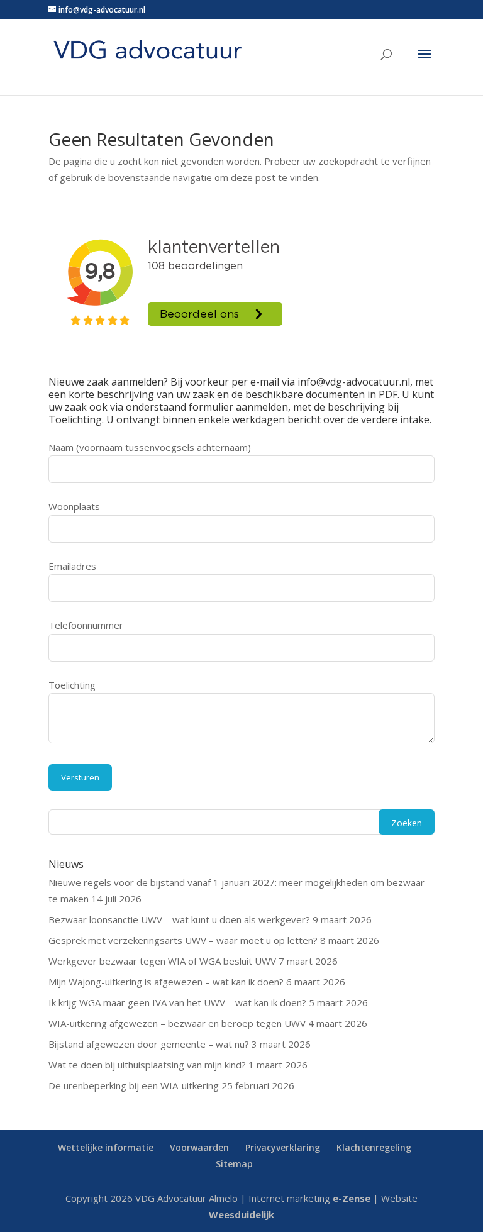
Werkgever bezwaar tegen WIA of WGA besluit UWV (162, 961)
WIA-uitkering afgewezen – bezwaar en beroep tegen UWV (177, 1023)
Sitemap (234, 1164)
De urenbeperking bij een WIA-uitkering (133, 1085)
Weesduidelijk (241, 1214)
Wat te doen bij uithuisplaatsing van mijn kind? (147, 1064)
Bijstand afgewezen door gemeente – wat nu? (148, 1044)
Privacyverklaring (282, 1147)
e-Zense (351, 1198)
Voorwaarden (199, 1147)
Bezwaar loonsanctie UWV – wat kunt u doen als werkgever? (179, 919)
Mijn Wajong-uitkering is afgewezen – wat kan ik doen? (166, 981)
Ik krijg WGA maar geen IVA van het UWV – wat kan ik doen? (177, 1002)
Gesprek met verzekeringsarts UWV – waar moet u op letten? (183, 940)
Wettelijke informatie (105, 1147)
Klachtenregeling (373, 1147)
